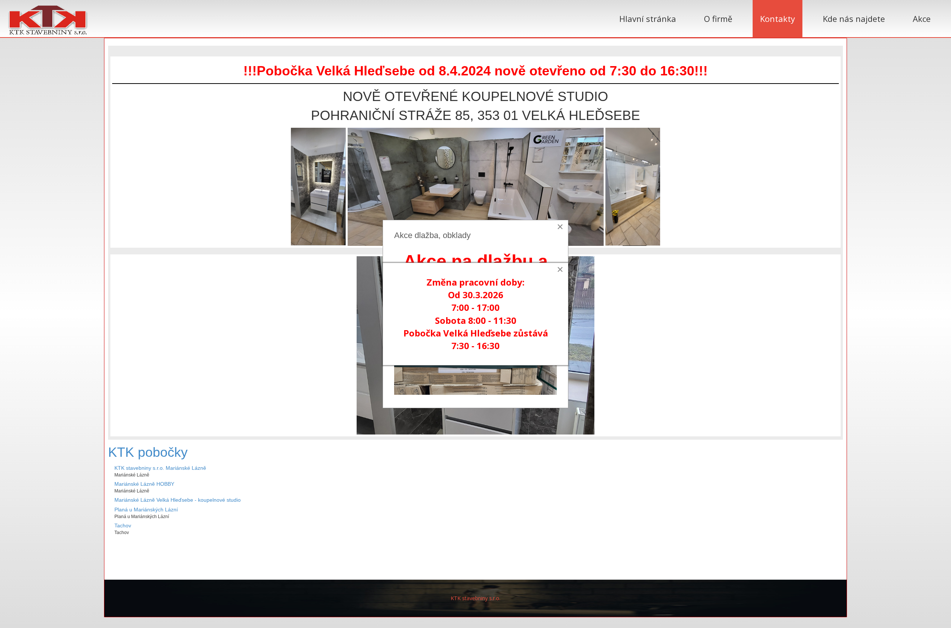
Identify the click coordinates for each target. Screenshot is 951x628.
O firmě (718, 18)
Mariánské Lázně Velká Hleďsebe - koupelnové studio (177, 500)
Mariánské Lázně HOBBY (144, 484)
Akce (922, 18)
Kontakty (777, 18)
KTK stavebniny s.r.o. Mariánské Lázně (160, 468)
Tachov (122, 525)
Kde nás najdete (854, 18)
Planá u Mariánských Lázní (146, 510)
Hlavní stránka (647, 18)
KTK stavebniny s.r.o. (475, 598)
